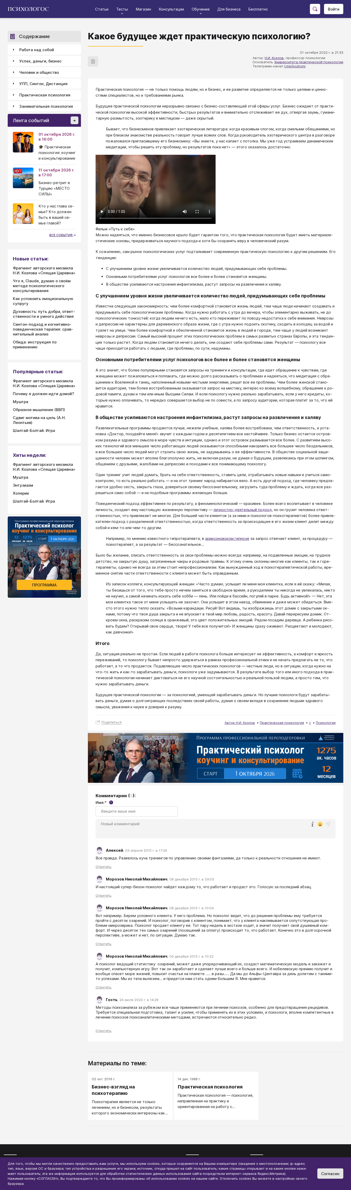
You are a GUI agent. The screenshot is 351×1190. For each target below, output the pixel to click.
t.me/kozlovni (295, 66)
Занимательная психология (46, 106)
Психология (326, 723)
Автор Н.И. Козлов (240, 723)
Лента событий (31, 120)
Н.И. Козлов (274, 58)
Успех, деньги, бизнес (40, 61)
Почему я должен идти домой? (43, 393)
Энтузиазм (23, 485)
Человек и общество (39, 72)
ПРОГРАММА (44, 585)
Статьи (101, 9)
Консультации (171, 9)
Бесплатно (258, 9)
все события (61, 235)
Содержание (34, 36)
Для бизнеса (229, 9)
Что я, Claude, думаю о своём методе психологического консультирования (42, 285)
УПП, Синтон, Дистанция (43, 83)
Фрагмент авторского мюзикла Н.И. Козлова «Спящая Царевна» (44, 270)
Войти (333, 9)
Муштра (20, 401)
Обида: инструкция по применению (35, 344)
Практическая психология (282, 723)
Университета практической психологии (308, 62)
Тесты (122, 9)
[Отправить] (327, 824)
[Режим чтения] (93, 61)
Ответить (104, 867)
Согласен (330, 1173)
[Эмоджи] (320, 825)
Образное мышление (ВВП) (39, 409)
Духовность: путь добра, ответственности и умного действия (44, 314)
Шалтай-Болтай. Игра (34, 430)
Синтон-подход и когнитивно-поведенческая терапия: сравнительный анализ (43, 329)
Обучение (201, 9)
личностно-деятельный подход (243, 509)
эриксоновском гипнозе (227, 538)
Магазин (143, 9)
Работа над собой (36, 49)
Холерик (21, 493)
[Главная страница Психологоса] (30, 9)
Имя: (104, 802)
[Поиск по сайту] (315, 9)
